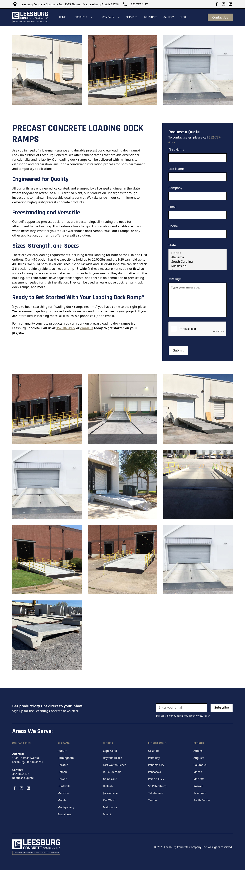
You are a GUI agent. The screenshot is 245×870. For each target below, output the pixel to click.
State (172, 245)
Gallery (168, 17)
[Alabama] (197, 257)
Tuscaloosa (65, 814)
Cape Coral (110, 751)
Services (131, 17)
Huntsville (64, 786)
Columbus (200, 765)
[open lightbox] (47, 70)
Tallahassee (155, 793)
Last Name (176, 169)
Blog (183, 17)
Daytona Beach (112, 758)
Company (175, 188)
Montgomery (66, 807)
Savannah (200, 793)
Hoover (62, 779)
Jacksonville (110, 793)
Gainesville (110, 779)
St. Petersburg (157, 786)
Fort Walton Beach (114, 765)
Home (62, 17)
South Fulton (202, 800)
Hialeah (108, 786)
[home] (30, 17)
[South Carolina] (197, 261)
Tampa (152, 800)
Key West (109, 800)
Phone (173, 226)
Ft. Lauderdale (112, 772)
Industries (150, 17)
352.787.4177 (139, 4)
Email (172, 207)
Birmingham (66, 758)
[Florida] (197, 253)
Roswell (198, 786)
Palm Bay (154, 758)
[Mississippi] (197, 266)
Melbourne (110, 807)
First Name (176, 149)
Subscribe (221, 707)
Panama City (156, 765)
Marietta (199, 779)
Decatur (63, 765)
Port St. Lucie (156, 779)
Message (174, 279)
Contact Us (220, 17)
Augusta (199, 758)
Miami (107, 814)
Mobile (62, 800)
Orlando (153, 751)
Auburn (62, 751)
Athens (198, 751)
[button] (82, 17)
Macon (198, 772)
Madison (63, 793)
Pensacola (154, 772)
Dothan (62, 772)
